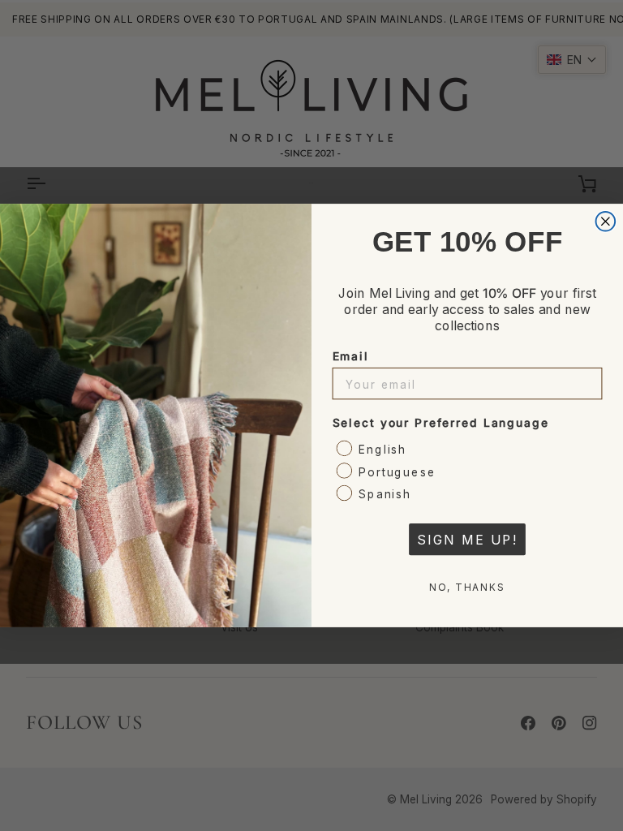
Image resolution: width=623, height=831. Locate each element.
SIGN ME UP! (467, 540)
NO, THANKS (467, 587)
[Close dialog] (606, 221)
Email (351, 356)
